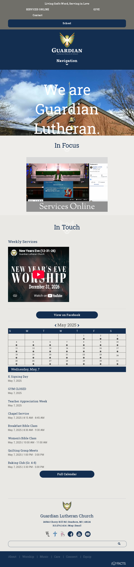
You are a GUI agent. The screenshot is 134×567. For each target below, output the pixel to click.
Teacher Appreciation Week (27, 401)
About (12, 556)
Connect (71, 556)
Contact (37, 15)
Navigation (67, 60)
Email (78, 525)
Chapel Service (18, 413)
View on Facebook (67, 315)
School (67, 23)
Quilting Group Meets (23, 450)
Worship (28, 556)
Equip (87, 556)
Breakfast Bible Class (22, 426)
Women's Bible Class (22, 438)
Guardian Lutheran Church (67, 516)
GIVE (96, 9)
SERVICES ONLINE (37, 9)
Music (44, 556)
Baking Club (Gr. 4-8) (22, 463)
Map (70, 525)
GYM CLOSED (17, 389)
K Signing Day (18, 376)
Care (57, 556)
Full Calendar (67, 474)
